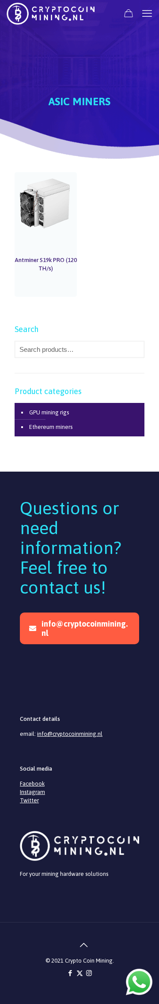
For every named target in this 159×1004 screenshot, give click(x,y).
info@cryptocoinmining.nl (85, 628)
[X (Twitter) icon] (79, 973)
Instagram (32, 792)
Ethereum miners (50, 427)
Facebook (32, 783)
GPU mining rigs (49, 412)
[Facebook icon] (70, 973)
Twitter (29, 800)
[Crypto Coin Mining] (51, 13)
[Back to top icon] (79, 940)
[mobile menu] (147, 13)
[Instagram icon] (89, 973)
